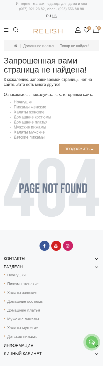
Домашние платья (38, 46)
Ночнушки (23, 102)
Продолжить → (79, 149)
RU (48, 16)
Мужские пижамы (30, 127)
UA (54, 16)
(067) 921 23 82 (32, 9)
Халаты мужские (29, 132)
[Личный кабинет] (78, 30)
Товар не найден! (74, 46)
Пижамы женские (30, 107)
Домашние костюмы (32, 117)
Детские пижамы (29, 137)
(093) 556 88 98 (71, 9)
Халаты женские (29, 112)
